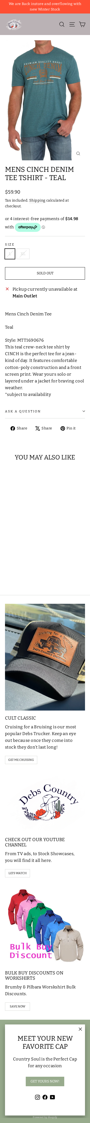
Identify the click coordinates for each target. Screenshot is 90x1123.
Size (9, 244)
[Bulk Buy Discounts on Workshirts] (45, 925)
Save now (17, 1006)
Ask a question (23, 411)
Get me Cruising (21, 760)
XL (23, 253)
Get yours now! (45, 1081)
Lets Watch (17, 873)
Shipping (37, 200)
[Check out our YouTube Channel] (45, 802)
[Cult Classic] (45, 657)
